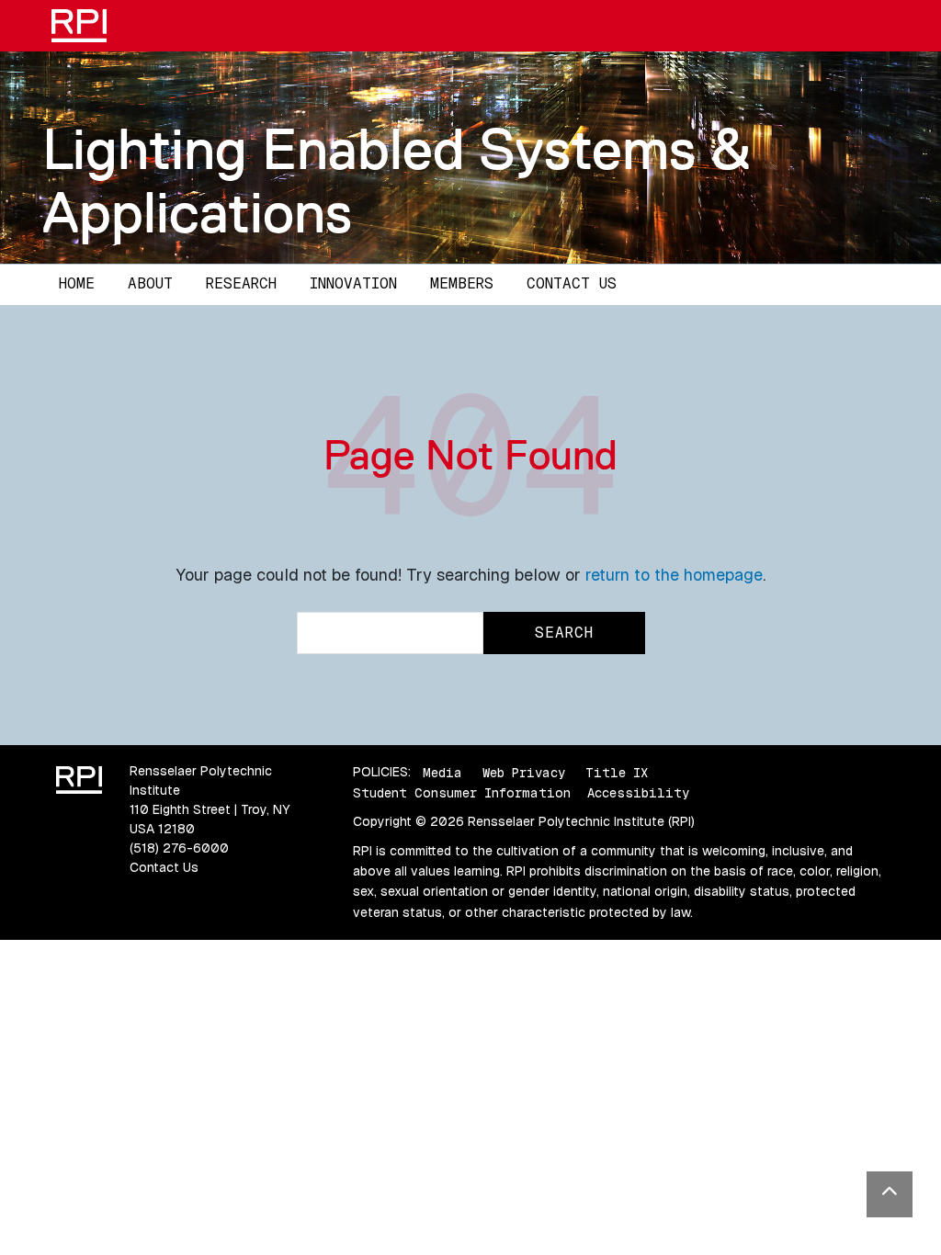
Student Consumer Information (462, 793)
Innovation (353, 283)
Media (442, 771)
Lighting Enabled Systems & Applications (396, 180)
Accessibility (638, 793)
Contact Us (572, 283)
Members (461, 283)
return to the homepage (674, 574)
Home (77, 283)
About (150, 283)
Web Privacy (523, 771)
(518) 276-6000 (179, 848)
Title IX (616, 771)
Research (241, 283)
